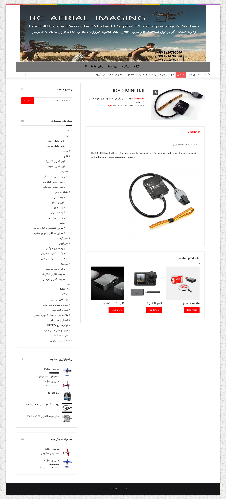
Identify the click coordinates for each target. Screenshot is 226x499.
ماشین (65, 171)
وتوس (101, 489)
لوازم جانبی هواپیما (55, 269)
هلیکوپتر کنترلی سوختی (53, 259)
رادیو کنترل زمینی (56, 141)
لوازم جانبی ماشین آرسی (53, 177)
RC (138, 66)
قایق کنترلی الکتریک (55, 161)
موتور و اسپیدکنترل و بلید (56, 330)
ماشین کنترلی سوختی (54, 187)
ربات (65, 151)
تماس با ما (97, 66)
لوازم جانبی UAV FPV (57, 325)
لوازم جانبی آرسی (56, 218)
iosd (120, 105)
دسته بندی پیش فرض (60, 341)
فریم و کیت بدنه (60, 310)
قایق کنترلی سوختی (55, 166)
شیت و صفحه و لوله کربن (55, 305)
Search (27, 101)
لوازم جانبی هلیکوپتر (55, 248)
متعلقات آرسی (61, 192)
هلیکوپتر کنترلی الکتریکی (52, 253)
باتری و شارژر (58, 202)
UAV (126, 66)
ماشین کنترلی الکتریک (54, 182)
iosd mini (128, 105)
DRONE (64, 289)
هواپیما (64, 264)
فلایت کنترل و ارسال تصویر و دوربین (117, 98)
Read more (191, 310)
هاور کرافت (62, 238)
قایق (66, 156)
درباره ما (112, 66)
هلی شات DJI (61, 335)
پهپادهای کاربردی (59, 300)
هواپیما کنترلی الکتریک (53, 274)
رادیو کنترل (63, 136)
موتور (62, 223)
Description (194, 132)
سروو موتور (59, 207)
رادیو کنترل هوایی (56, 146)
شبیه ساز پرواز (58, 212)
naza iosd (139, 105)
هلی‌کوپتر (63, 243)
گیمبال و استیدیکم (59, 320)
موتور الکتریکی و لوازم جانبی (48, 228)
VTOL (65, 294)
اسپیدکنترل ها (58, 197)
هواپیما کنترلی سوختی (54, 279)
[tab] (194, 132)
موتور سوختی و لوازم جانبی (48, 233)
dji (114, 105)
